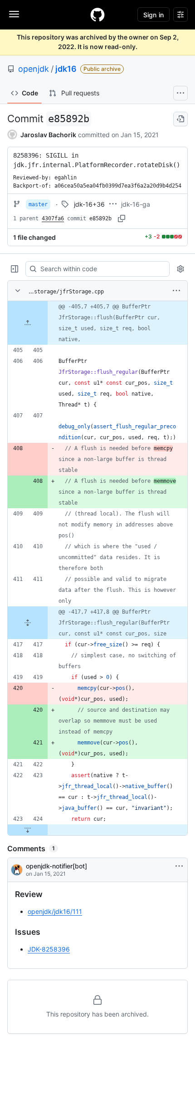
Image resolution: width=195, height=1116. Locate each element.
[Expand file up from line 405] (28, 323)
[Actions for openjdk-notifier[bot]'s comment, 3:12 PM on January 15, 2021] (179, 866)
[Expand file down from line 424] (28, 829)
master (38, 204)
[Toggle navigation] (14, 14)
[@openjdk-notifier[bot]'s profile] (16, 869)
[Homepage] (97, 14)
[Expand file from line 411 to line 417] (28, 622)
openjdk (33, 69)
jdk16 (66, 69)
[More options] (176, 290)
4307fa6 (53, 218)
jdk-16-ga (135, 204)
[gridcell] (97, 323)
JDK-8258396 (49, 949)
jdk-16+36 (89, 204)
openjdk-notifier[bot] (56, 866)
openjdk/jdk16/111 (55, 911)
